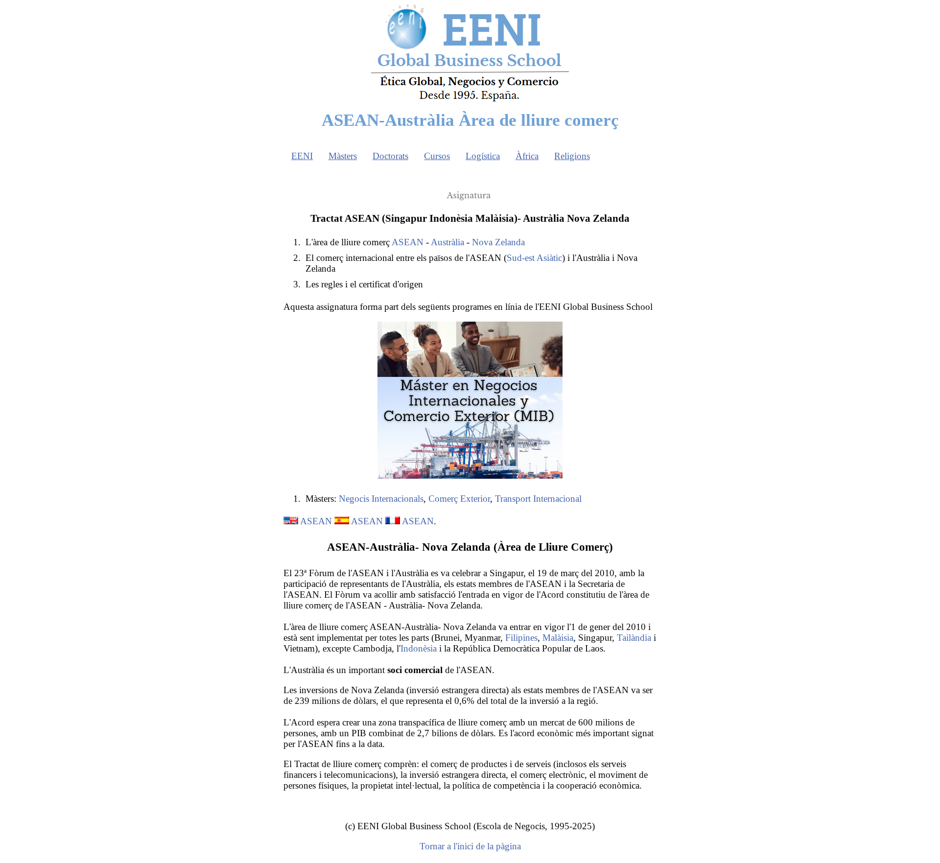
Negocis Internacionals (381, 498)
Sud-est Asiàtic (534, 258)
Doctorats (390, 156)
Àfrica (527, 156)
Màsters (343, 156)
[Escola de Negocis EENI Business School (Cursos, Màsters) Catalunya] (470, 100)
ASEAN (407, 242)
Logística (483, 156)
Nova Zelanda (498, 242)
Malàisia (557, 637)
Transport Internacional (538, 498)
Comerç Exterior (459, 498)
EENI (302, 156)
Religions (572, 156)
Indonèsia (418, 648)
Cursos (437, 156)
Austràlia (447, 242)
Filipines (521, 637)
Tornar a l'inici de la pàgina (470, 846)
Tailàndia (634, 637)
